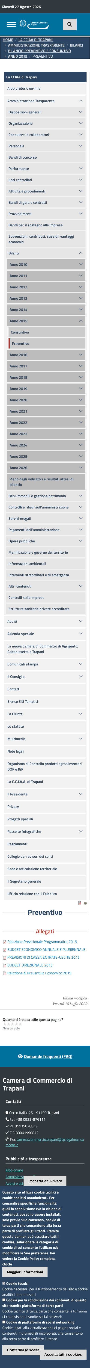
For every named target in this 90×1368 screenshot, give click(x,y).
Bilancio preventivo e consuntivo (39, 50)
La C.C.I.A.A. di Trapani (25, 781)
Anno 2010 (18, 264)
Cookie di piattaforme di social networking (40, 1322)
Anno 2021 (18, 411)
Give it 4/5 (16, 1024)
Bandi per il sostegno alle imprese (36, 225)
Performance (19, 168)
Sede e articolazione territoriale (32, 869)
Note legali (15, 751)
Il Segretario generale (24, 881)
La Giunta (15, 714)
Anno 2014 (18, 309)
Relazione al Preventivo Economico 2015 (39, 973)
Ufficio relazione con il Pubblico (32, 893)
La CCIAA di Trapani (35, 39)
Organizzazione (21, 123)
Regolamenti (17, 844)
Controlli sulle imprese (26, 597)
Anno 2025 (18, 456)
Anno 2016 (18, 355)
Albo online (14, 1170)
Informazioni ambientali (27, 563)
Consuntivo (20, 332)
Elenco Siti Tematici (22, 701)
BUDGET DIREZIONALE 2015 (30, 965)
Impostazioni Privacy (45, 1181)
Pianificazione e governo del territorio (38, 552)
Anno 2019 (18, 388)
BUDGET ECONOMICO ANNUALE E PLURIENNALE (46, 949)
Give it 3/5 (13, 1024)
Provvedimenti (20, 213)
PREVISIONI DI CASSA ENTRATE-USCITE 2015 (43, 957)
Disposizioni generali (25, 112)
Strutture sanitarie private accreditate (39, 609)
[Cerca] (70, 24)
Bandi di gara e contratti (28, 202)
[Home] (34, 23)
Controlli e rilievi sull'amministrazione (39, 507)
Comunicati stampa (22, 664)
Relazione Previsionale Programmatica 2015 (42, 941)
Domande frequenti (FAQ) (48, 1056)
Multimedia (16, 739)
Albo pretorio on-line (23, 88)
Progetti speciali (20, 819)
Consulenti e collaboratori (29, 134)
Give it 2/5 (9, 1024)
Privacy (13, 806)
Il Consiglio (15, 676)
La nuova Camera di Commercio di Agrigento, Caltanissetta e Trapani (42, 648)
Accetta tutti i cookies (63, 1354)
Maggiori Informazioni (25, 1272)
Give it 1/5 (5, 1024)
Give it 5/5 (20, 1024)
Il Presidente (17, 794)
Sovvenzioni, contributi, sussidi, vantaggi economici (41, 239)
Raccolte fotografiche (24, 831)
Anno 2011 (18, 275)
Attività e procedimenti (27, 191)
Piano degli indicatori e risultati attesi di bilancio (41, 481)
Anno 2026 (18, 467)
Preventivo (20, 343)
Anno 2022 (18, 422)
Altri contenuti (20, 586)
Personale (16, 146)
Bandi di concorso (23, 157)
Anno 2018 (18, 377)
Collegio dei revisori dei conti (30, 856)
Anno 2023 (18, 434)
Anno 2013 (18, 298)
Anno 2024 (18, 445)
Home (8, 39)
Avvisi (12, 621)
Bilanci (76, 45)
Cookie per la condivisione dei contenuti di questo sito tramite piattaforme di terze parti (44, 1302)
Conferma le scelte (23, 1350)
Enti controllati (20, 180)
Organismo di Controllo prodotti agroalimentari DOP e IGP (44, 766)
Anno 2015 (17, 56)
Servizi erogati (20, 518)
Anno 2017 (18, 366)
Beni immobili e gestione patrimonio (37, 496)
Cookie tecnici (17, 1283)
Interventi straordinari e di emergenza (39, 575)
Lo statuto (15, 726)
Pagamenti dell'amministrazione (34, 529)
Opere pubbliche (22, 541)
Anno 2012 (18, 287)
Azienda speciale (20, 633)
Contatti (13, 689)
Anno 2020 (18, 400)
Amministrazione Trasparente (36, 45)
